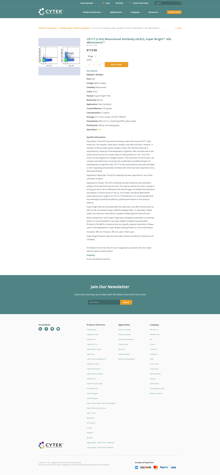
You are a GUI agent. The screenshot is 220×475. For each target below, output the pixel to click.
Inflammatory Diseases (125, 339)
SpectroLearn (154, 384)
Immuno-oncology (124, 330)
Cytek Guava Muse (94, 369)
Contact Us (153, 349)
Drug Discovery (123, 344)
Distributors (154, 354)
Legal (151, 359)
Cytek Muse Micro (93, 364)
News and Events (155, 374)
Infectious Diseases (124, 334)
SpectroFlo (90, 418)
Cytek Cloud (174, 12)
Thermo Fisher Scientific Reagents (74, 28)
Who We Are (154, 330)
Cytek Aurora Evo (92, 334)
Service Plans (91, 423)
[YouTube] (58, 329)
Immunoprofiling (123, 354)
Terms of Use (154, 364)
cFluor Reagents (92, 393)
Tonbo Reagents (92, 398)
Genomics (121, 349)
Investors (153, 379)
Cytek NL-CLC (91, 379)
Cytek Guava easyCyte (95, 374)
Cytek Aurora (91, 339)
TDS (100, 129)
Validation (90, 433)
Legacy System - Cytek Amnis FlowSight (100, 447)
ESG (151, 339)
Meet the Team (155, 334)
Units (89, 60)
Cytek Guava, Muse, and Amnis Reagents (101, 403)
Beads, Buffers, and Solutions (96, 408)
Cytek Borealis (92, 330)
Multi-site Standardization (126, 359)
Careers (152, 344)
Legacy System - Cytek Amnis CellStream (101, 443)
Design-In (90, 438)
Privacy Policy (154, 369)
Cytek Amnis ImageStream (96, 359)
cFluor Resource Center (95, 384)
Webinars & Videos (156, 393)
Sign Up (126, 302)
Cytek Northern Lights (94, 349)
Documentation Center (157, 389)
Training (89, 428)
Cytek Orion (91, 354)
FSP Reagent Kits (92, 389)
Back (179, 28)
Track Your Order (140, 3)
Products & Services (47, 28)
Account (119, 3)
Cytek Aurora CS (92, 344)
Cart (107, 3)
